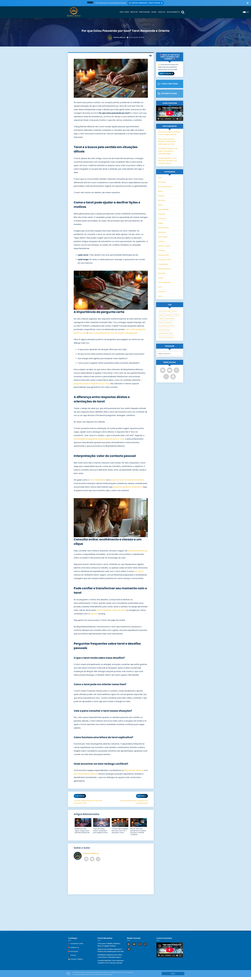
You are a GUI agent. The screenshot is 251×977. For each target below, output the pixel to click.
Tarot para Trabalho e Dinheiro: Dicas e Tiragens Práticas (109, 945)
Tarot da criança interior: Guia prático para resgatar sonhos (100, 831)
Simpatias (161, 273)
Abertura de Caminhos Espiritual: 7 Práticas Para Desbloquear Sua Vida (167, 141)
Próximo (141, 796)
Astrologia (162, 182)
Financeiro (161, 214)
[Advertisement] (111, 878)
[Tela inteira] (181, 119)
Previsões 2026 (163, 255)
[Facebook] (86, 859)
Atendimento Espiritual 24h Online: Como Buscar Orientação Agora (168, 151)
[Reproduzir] (159, 119)
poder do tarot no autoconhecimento (127, 480)
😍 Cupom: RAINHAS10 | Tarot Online (145, 3)
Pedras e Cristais (164, 246)
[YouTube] (92, 859)
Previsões (161, 250)
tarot (170, 333)
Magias (160, 223)
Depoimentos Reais (169, 93)
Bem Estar (161, 200)
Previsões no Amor (165, 260)
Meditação (162, 232)
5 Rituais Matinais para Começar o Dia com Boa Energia (134, 802)
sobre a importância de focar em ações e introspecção (113, 333)
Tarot (125, 26)
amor (160, 311)
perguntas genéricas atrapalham (127, 487)
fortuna (161, 322)
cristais (161, 318)
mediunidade (163, 326)
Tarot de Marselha (98, 480)
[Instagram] (98, 859)
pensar (167, 330)
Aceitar (173, 973)
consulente (168, 315)
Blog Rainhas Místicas (137, 550)
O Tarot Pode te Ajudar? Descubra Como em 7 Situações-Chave (120, 831)
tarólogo (170, 337)
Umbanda (161, 291)
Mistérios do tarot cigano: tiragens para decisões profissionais (82, 831)
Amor (160, 177)
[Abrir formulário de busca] (182, 12)
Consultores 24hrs (169, 84)
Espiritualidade (163, 209)
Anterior (81, 796)
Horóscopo (162, 218)
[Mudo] (177, 119)
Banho (160, 191)
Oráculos (161, 241)
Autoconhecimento (165, 187)
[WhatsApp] (166, 376)
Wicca (160, 296)
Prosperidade (163, 264)
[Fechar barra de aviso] (247, 3)
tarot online (162, 337)
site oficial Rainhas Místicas (86, 774)
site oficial (138, 571)
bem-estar (167, 311)
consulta (176, 315)
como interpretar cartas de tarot (111, 610)
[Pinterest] (173, 376)
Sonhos (160, 278)
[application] (169, 113)
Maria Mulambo (163, 228)
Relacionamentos (164, 269)
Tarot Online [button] (165, 74)
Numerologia (162, 237)
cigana (161, 315)
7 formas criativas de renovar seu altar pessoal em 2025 (88, 802)
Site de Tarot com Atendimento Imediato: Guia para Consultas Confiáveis (138, 831)
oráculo (161, 330)
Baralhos (161, 196)
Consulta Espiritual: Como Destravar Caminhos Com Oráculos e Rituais (167, 160)
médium (171, 326)
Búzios (160, 205)
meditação (168, 322)
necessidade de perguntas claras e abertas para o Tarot (99, 439)
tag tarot (94, 613)
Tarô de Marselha (164, 282)
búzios (174, 311)
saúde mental (163, 333)
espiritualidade (169, 318)
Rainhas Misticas (120, 37)
